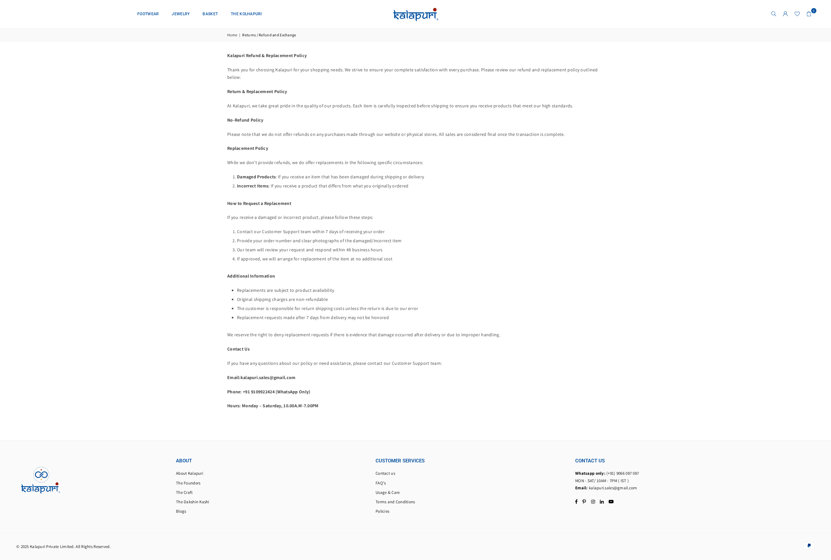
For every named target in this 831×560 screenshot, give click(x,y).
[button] (809, 14)
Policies (382, 511)
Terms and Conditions (395, 502)
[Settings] (785, 14)
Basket (210, 14)
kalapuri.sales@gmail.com (613, 488)
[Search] (774, 14)
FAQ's (381, 483)
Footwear (148, 14)
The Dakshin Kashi (192, 502)
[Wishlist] (797, 14)
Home (232, 34)
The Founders (188, 483)
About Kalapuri (189, 473)
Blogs (181, 511)
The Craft (184, 492)
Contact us (385, 473)
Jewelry (181, 14)
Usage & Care (388, 492)
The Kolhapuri (246, 14)
